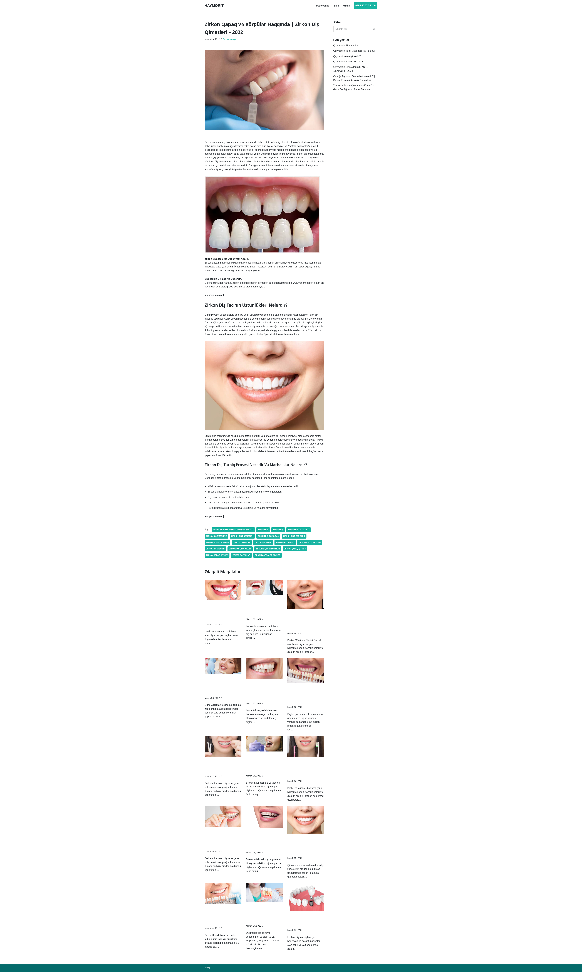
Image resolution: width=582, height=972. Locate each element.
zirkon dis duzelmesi (298, 530)
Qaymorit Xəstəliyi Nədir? (347, 56)
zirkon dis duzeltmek (242, 536)
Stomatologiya (229, 39)
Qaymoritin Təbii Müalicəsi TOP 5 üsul (354, 51)
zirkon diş (278, 530)
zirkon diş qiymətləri (240, 549)
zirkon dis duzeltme (216, 536)
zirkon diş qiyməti (215, 549)
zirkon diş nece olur (294, 536)
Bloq (336, 5)
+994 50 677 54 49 (365, 5)
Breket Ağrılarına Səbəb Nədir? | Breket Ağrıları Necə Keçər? (223, 764)
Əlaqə (346, 5)
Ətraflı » (218, 643)
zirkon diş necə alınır (217, 542)
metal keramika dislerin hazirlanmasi (233, 530)
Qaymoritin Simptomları (345, 45)
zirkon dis (263, 530)
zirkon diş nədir (263, 542)
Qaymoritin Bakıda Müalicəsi (348, 61)
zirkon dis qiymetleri (310, 542)
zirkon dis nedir (241, 542)
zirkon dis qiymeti (285, 542)
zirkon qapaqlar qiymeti (267, 555)
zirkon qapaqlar (241, 555)
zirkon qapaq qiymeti (295, 549)
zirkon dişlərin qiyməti (268, 549)
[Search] (374, 29)
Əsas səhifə (322, 5)
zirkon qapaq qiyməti (217, 555)
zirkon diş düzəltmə (268, 536)
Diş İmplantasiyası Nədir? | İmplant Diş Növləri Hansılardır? (302, 918)
